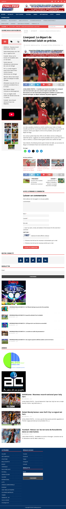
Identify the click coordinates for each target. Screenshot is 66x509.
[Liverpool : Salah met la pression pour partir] (57, 162)
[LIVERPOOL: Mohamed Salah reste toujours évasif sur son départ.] (29, 162)
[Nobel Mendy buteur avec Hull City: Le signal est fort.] (15, 125)
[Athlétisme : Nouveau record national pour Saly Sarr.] (8, 125)
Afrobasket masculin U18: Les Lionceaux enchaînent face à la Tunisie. (11, 84)
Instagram (25, 461)
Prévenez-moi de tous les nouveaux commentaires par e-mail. (41, 240)
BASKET (35, 14)
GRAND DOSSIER (4, 23)
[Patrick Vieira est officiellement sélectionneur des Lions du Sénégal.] (15, 130)
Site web (25, 223)
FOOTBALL (28, 14)
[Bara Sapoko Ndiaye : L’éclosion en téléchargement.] (15, 141)
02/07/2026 (12, 317)
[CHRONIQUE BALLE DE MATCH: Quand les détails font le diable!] (5, 317)
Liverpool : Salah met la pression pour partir (57, 167)
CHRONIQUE (4, 20)
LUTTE (51, 14)
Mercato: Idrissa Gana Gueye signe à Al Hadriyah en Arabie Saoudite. (11, 78)
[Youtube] (52, 1)
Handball (4, 477)
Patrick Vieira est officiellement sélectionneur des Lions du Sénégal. (11, 64)
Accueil (3, 14)
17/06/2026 (12, 341)
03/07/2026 (12, 308)
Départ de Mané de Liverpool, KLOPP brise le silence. (43, 168)
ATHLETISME (4, 459)
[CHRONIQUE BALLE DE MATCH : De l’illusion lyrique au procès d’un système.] (5, 308)
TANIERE (58, 14)
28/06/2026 (12, 325)
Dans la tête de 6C (23, 20)
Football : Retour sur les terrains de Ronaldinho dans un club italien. (11, 57)
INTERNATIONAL (5, 17)
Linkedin (25, 464)
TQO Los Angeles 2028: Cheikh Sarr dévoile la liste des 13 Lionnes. (11, 95)
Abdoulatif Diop (36, 45)
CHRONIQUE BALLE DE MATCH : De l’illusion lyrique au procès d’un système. (29, 307)
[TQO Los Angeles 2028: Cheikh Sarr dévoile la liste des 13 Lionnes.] (11, 147)
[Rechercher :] (56, 26)
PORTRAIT (13, 23)
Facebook (25, 456)
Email (3, 270)
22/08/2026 (26, 416)
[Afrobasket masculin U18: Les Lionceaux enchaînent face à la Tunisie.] (8, 141)
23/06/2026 (12, 333)
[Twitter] (58, 1)
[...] (41, 403)
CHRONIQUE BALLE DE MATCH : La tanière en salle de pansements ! (27, 331)
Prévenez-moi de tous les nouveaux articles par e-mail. (39, 243)
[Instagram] (61, 1)
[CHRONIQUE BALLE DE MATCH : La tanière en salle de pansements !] (5, 333)
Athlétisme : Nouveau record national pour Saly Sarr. (42, 395)
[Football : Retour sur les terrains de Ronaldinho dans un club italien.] (8, 130)
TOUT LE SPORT (19, 14)
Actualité (10, 14)
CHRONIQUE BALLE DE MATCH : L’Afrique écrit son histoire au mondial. (28, 323)
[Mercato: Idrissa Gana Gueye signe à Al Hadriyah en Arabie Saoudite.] (15, 136)
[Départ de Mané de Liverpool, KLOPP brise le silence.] (43, 162)
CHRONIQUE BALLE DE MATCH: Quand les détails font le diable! (26, 315)
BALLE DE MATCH (13, 20)
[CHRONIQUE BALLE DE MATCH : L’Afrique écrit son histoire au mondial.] (5, 325)
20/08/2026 (26, 434)
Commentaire (26, 201)
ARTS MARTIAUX (44, 14)
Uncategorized (5, 502)
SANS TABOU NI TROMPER (23, 23)
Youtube (25, 454)
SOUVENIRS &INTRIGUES (35, 20)
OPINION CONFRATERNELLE (49, 20)
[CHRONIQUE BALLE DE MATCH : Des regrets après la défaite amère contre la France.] (5, 341)
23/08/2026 (26, 399)
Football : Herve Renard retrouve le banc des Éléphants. (10, 102)
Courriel (25, 218)
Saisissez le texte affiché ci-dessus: (40, 235)
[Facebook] (55, 1)
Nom (24, 213)
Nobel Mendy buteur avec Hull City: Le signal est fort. (42, 413)
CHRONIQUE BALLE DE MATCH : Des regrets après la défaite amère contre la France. (31, 339)
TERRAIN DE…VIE (35, 23)
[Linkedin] (64, 1)
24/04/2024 (28, 45)
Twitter (24, 459)
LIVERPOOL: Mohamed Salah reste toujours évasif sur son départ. (29, 168)
